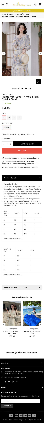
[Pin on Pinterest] (26, 88)
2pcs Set (6, 127)
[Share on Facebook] (19, 88)
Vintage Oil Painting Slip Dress (32, 332)
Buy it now (22, 151)
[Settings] (35, 4)
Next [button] (40, 53)
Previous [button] (4, 53)
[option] (22, 11)
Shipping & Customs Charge (15, 287)
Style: (7, 123)
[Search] (7, 4)
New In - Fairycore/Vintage (19, 14)
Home (4, 14)
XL (19, 118)
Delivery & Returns (27, 134)
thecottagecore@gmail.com (15, 377)
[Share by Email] (29, 88)
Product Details (10, 178)
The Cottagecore (8, 94)
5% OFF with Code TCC (23, 10)
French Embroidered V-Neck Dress (12, 332)
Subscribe (7, 406)
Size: (4, 113)
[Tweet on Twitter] (22, 88)
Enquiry (7, 138)
